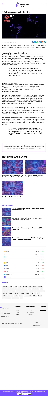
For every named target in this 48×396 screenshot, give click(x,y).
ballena (10, 286)
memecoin (5, 293)
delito (42, 288)
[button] (46, 4)
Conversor (30, 314)
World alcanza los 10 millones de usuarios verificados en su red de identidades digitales (34, 176)
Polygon (34, 295)
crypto (29, 288)
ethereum (13, 291)
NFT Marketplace (6, 295)
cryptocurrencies (36, 288)
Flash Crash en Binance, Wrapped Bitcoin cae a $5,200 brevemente (27, 228)
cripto (4, 288)
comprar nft (40, 286)
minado (27, 293)
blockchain (25, 286)
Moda (32, 293)
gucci (22, 291)
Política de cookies (36, 325)
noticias (16, 295)
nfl (35, 293)
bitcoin (20, 286)
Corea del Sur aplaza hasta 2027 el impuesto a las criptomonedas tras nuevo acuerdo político (12, 197)
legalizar (38, 291)
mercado (16, 293)
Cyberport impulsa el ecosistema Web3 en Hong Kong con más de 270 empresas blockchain (28, 238)
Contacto (17, 314)
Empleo (17, 312)
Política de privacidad (37, 324)
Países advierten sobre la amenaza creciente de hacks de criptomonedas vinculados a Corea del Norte (12, 177)
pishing (30, 295)
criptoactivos (9, 288)
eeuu (4, 291)
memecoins (11, 293)
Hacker (26, 291)
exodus (17, 291)
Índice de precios (30, 312)
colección (34, 286)
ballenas (15, 286)
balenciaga (5, 286)
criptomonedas (23, 288)
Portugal (40, 295)
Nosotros (17, 310)
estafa (8, 291)
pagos (26, 295)
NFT (38, 293)
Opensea (21, 295)
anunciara (14, 109)
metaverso (22, 293)
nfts (12, 295)
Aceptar (19, 394)
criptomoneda (16, 288)
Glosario (30, 310)
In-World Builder (32, 291)
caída (30, 286)
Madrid (43, 291)
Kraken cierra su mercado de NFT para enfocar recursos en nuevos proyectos (28, 208)
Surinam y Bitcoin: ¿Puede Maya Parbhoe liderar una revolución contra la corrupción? (27, 218)
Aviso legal (37, 322)
